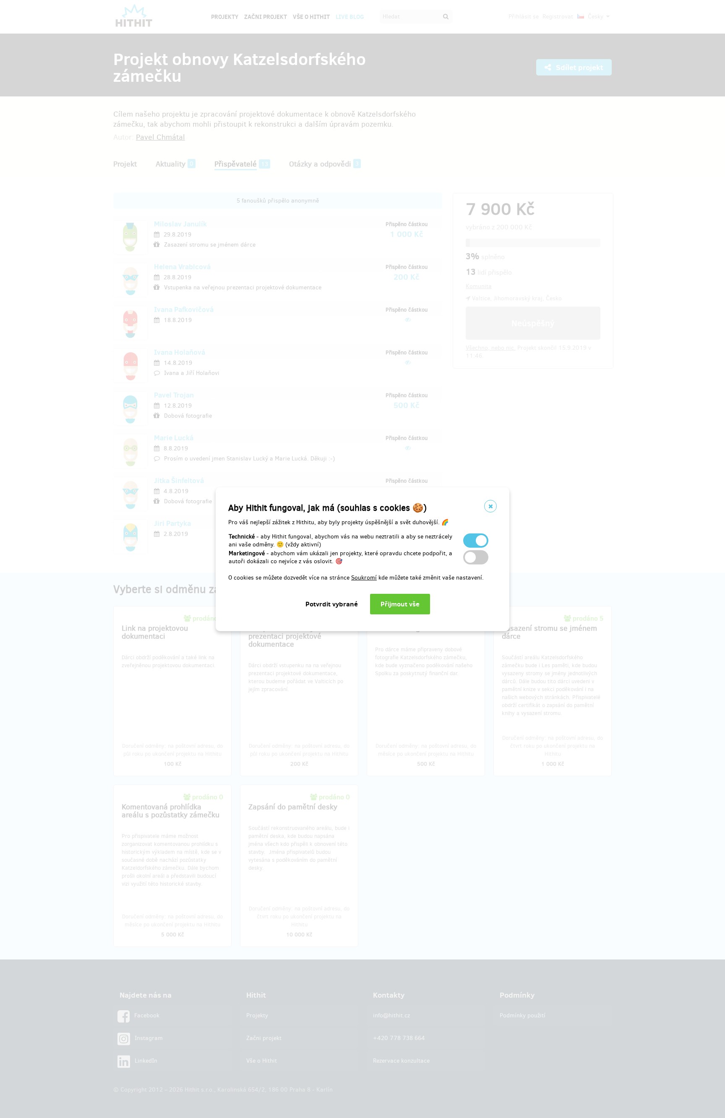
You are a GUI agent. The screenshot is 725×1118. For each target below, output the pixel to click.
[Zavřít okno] (490, 506)
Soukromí (364, 578)
